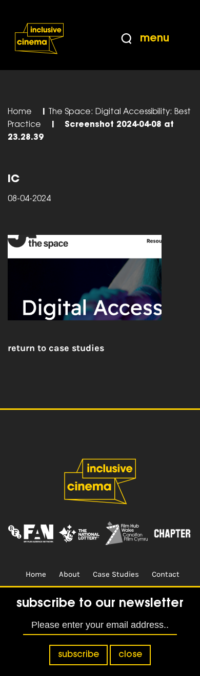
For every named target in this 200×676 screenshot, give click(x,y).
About (69, 574)
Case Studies (116, 574)
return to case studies (56, 348)
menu (154, 38)
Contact (165, 574)
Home (20, 112)
